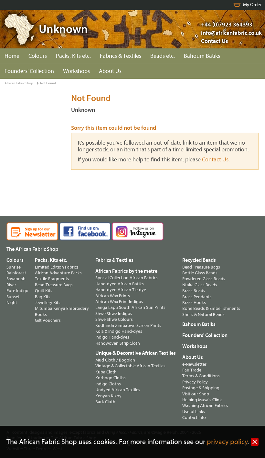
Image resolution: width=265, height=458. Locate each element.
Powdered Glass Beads (203, 278)
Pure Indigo (17, 290)
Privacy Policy (195, 382)
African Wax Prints (112, 296)
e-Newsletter (194, 364)
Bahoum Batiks (202, 56)
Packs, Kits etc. (73, 56)
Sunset (13, 297)
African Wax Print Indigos (119, 301)
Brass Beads (193, 290)
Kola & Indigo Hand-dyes (118, 331)
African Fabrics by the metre (126, 271)
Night (11, 302)
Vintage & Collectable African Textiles (130, 366)
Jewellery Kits (47, 302)
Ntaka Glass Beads (199, 285)
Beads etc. (162, 56)
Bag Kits (42, 297)
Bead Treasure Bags (54, 285)
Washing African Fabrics (205, 405)
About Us (110, 71)
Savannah (16, 278)
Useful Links (193, 411)
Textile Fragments (52, 278)
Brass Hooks (194, 302)
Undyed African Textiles (117, 389)
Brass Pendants (197, 297)
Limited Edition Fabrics (57, 267)
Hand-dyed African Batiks (119, 284)
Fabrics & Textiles (120, 56)
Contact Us (214, 41)
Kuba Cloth (106, 372)
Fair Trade (191, 370)
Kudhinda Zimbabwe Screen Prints (128, 325)
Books (41, 314)
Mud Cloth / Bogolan (115, 360)
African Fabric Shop (19, 83)
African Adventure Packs (58, 273)
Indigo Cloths (108, 384)
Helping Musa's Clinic (202, 399)
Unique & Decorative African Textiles (135, 353)
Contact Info (194, 417)
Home (12, 56)
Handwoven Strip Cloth (117, 343)
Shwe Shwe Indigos (113, 313)
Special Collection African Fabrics (126, 277)
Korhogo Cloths (110, 378)
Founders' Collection (29, 71)
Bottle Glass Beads (199, 273)
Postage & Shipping (200, 388)
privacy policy (227, 442)
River (11, 285)
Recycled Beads (199, 260)
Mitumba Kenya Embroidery (62, 308)
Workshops (76, 71)
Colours (37, 56)
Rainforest (16, 273)
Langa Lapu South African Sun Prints (130, 307)
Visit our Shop (195, 394)
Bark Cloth (105, 401)
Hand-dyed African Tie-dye (120, 289)
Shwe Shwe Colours (114, 319)
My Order (252, 4)
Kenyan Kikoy (108, 396)
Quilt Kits (43, 290)
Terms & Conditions (201, 376)
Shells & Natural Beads (203, 314)
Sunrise (13, 267)
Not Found (48, 83)
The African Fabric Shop (32, 249)
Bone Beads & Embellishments (211, 308)
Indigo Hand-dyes (112, 337)
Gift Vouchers (48, 320)
